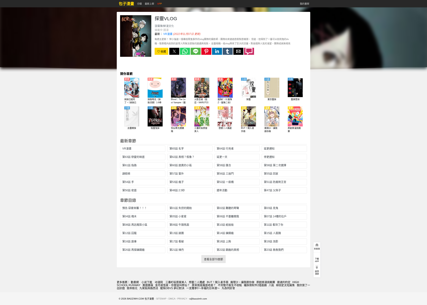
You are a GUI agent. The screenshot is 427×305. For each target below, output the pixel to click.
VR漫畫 (167, 34)
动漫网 (159, 282)
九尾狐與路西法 (148, 288)
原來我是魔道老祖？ (204, 285)
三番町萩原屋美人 (176, 282)
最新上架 (149, 3)
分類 (139, 3)
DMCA (171, 298)
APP (159, 3)
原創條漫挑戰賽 (265, 282)
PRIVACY (182, 298)
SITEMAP (161, 298)
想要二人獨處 (197, 282)
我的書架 (304, 3)
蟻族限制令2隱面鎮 (255, 285)
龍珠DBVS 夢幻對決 (172, 288)
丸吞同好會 (228, 288)
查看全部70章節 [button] (213, 259)
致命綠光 (132, 288)
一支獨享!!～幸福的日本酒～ (203, 288)
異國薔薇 (147, 285)
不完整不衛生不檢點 (230, 285)
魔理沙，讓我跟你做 (242, 282)
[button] (174, 51)
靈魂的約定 (283, 282)
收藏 (163, 51)
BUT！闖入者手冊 (217, 282)
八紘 (271, 285)
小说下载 (146, 282)
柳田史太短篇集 (285, 285)
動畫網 (135, 282)
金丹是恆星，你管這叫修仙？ (172, 285)
